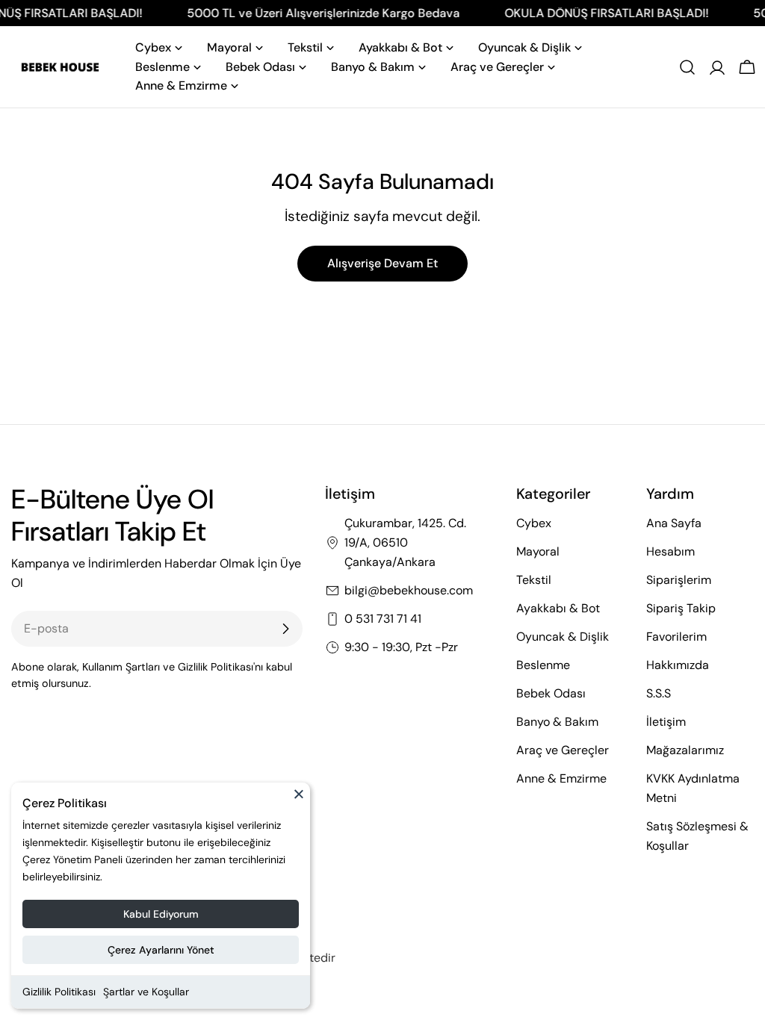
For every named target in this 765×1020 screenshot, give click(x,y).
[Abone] (285, 628)
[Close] (299, 800)
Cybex (533, 523)
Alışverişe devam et (382, 263)
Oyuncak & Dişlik (562, 636)
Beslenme (543, 665)
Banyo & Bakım (557, 722)
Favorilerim (676, 636)
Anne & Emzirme (561, 778)
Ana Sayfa (673, 523)
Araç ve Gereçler (562, 750)
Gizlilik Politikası (59, 991)
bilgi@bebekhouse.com (408, 590)
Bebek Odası (551, 693)
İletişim (666, 722)
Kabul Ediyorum (161, 914)
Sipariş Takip (681, 608)
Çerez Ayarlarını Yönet (161, 950)
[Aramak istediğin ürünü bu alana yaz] (687, 67)
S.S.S (658, 693)
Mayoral (538, 551)
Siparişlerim (678, 580)
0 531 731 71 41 (382, 618)
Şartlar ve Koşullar (146, 991)
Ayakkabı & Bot (558, 608)
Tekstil (533, 580)
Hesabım (670, 551)
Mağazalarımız (685, 750)
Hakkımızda (677, 665)
